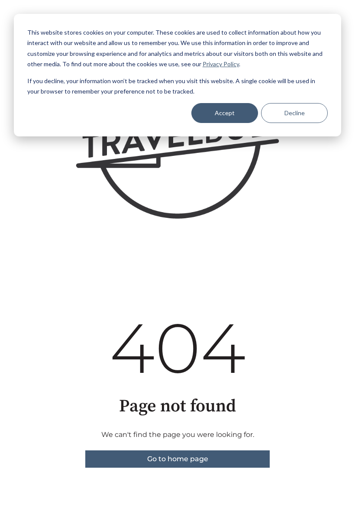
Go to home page (177, 459)
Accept (225, 112)
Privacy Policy (221, 64)
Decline (294, 112)
